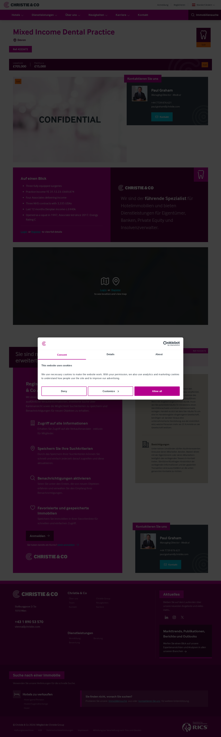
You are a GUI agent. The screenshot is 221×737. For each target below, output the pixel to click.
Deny (64, 391)
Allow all (157, 391)
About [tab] (159, 354)
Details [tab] (111, 354)
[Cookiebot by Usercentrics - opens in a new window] (165, 343)
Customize (109, 391)
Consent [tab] (62, 354)
